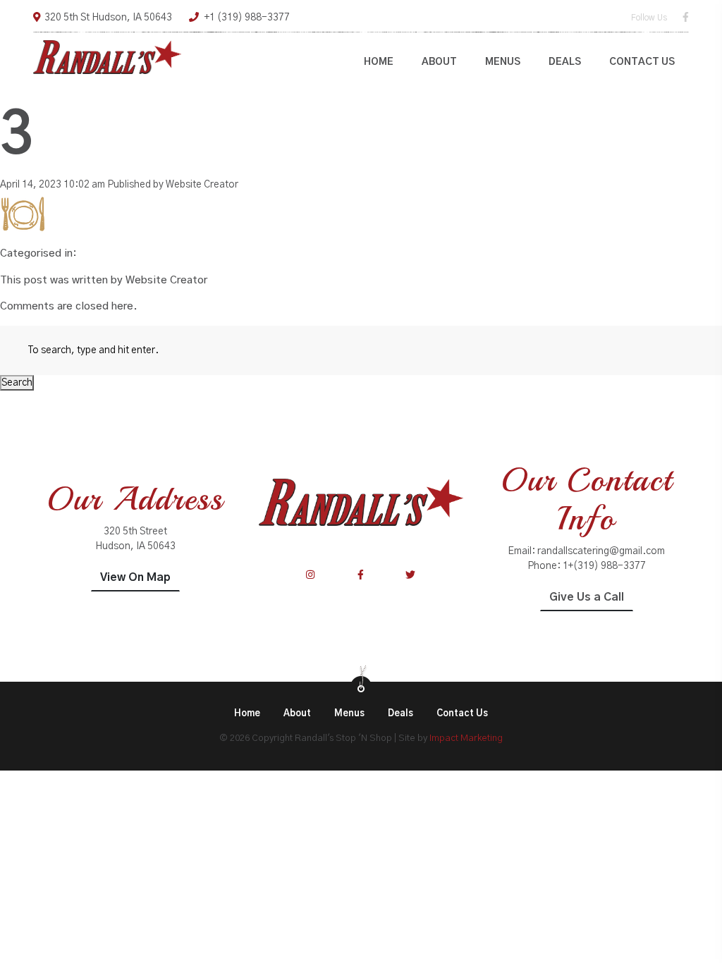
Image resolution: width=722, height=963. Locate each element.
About (439, 62)
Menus (502, 62)
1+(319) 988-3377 (604, 566)
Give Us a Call (586, 597)
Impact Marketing (466, 738)
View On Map (135, 577)
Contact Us (642, 62)
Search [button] (16, 383)
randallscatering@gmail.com (601, 551)
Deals (565, 62)
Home (378, 62)
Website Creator (202, 185)
